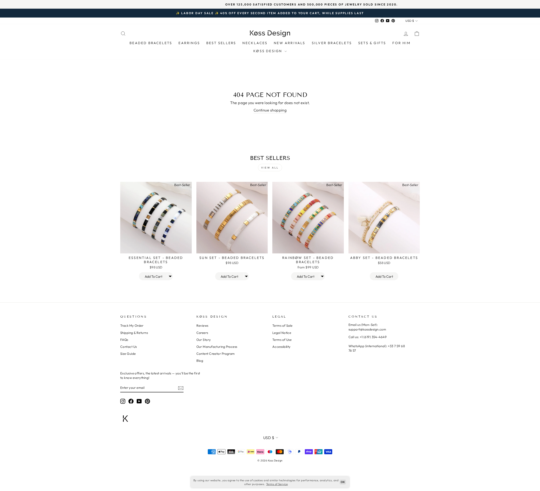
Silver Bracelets (332, 43)
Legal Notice (281, 333)
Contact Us (128, 347)
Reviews (202, 326)
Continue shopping (270, 110)
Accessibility (281, 347)
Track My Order (131, 326)
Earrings (189, 43)
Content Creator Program (215, 354)
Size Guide (128, 354)
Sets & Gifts (372, 43)
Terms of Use (282, 340)
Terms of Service (277, 484)
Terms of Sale (282, 326)
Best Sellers (221, 43)
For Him (401, 43)
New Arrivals (289, 43)
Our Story (203, 340)
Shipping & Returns (134, 333)
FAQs (124, 340)
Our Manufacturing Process (216, 347)
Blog (199, 361)
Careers (202, 333)
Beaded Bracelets (151, 43)
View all (270, 167)
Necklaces (254, 43)
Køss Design (268, 51)
